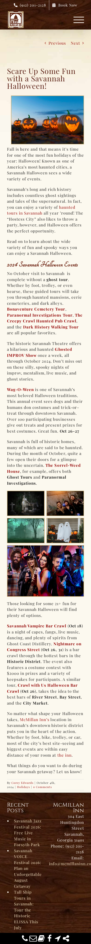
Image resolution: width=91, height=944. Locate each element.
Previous (57, 43)
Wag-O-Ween (20, 389)
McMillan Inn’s (34, 719)
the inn (64, 755)
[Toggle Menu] (78, 20)
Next (75, 43)
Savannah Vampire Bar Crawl (36, 625)
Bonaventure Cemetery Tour (36, 308)
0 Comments (42, 787)
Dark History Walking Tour (51, 326)
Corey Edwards (22, 783)
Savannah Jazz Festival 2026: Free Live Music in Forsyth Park (28, 832)
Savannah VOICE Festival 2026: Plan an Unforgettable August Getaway (28, 868)
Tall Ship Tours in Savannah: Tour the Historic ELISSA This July (26, 909)
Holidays (23, 787)
